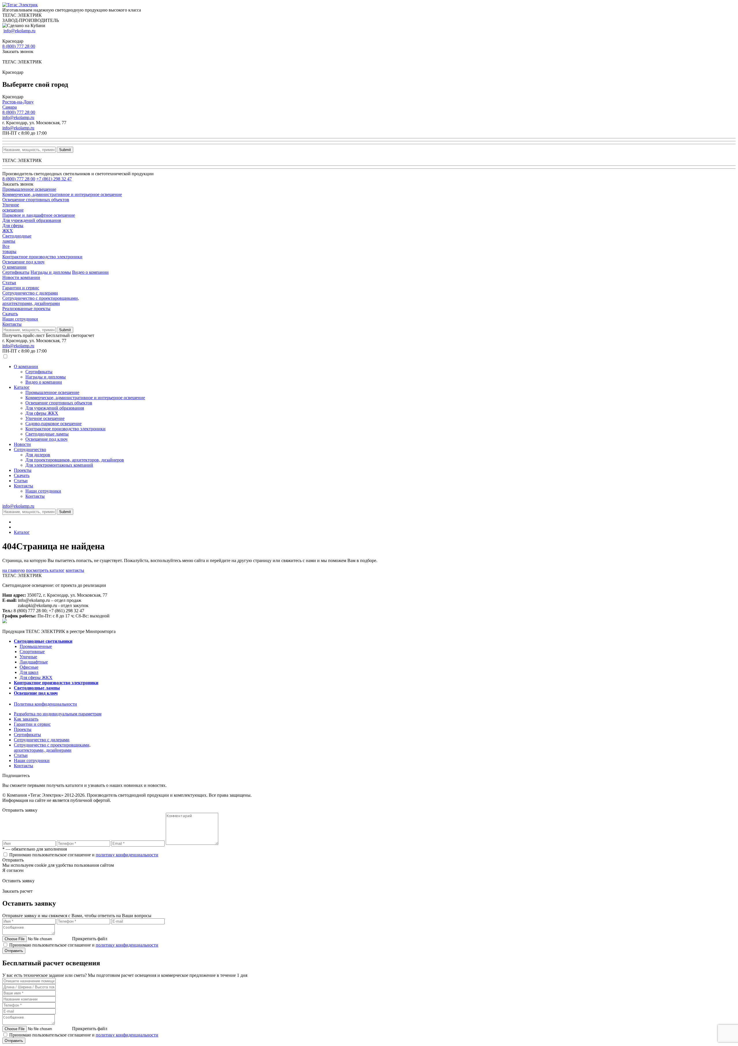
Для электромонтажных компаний (59, 465)
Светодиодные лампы (47, 433)
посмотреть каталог (45, 570)
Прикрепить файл (89, 938)
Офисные (29, 667)
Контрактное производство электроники (65, 428)
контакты (75, 570)
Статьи (9, 282)
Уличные (28, 656)
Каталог (22, 387)
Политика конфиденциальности (45, 704)
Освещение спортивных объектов (58, 402)
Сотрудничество (30, 449)
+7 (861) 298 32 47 (54, 178)
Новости (22, 444)
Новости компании (21, 277)
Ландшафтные (34, 661)
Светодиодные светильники (43, 641)
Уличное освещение (45, 418)
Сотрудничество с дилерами (30, 293)
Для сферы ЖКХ (41, 413)
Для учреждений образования (54, 408)
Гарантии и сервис (20, 287)
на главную (13, 570)
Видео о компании (90, 272)
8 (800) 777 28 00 (18, 46)
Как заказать (26, 719)
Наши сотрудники (20, 318)
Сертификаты (15, 272)
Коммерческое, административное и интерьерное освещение (85, 397)
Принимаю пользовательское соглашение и (83, 854)
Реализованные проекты (26, 308)
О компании (14, 267)
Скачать (10, 313)
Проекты (22, 470)
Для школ (29, 672)
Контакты (12, 324)
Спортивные (32, 651)
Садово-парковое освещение (53, 423)
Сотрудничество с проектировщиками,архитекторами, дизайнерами (40, 301)
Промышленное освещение (52, 392)
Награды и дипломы (51, 272)
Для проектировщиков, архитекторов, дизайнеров (74, 459)
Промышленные (36, 646)
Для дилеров (37, 454)
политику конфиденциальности (127, 854)
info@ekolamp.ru (19, 30)
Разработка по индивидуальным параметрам (57, 713)
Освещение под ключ (46, 439)
